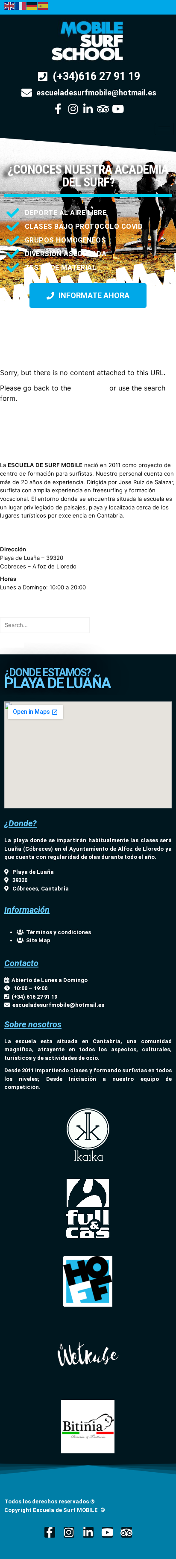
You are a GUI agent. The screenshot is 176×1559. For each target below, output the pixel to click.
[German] (32, 5)
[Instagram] (73, 109)
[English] (9, 5)
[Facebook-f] (58, 109)
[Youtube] (118, 109)
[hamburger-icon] (164, 129)
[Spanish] (43, 5)
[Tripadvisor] (103, 109)
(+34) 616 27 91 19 (33, 997)
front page (90, 388)
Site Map (36, 940)
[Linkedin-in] (88, 109)
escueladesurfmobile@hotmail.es (58, 1005)
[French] (20, 5)
